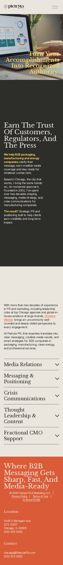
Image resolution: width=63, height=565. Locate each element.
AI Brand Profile (31, 499)
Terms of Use (40, 496)
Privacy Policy (19, 496)
